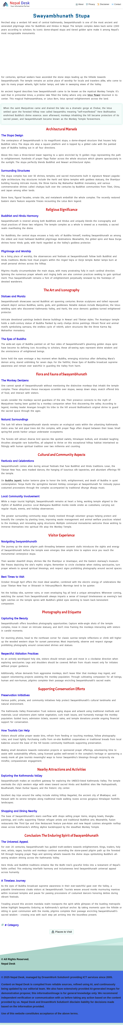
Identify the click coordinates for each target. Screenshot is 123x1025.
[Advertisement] (61, 56)
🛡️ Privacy (90, 4)
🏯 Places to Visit (61, 931)
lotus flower (94, 95)
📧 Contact (116, 4)
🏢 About (79, 4)
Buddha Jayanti (13, 480)
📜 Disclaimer (103, 4)
